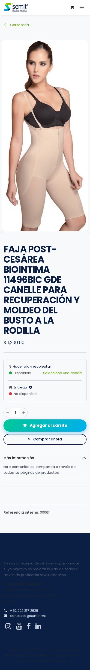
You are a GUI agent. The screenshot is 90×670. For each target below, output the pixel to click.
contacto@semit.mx (28, 615)
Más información (18, 457)
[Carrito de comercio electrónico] (72, 7)
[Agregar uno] (24, 412)
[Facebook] (29, 626)
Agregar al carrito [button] (48, 425)
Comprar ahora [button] (47, 439)
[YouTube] (19, 626)
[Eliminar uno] (8, 412)
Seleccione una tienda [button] (62, 372)
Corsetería (19, 24)
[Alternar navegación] (82, 7)
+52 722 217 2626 (24, 610)
